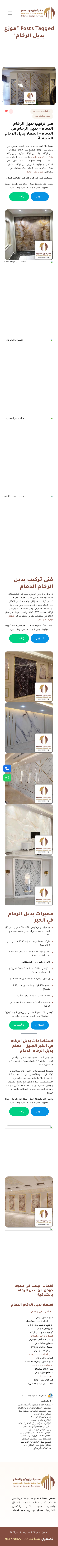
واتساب (19, 196)
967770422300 (16, 1539)
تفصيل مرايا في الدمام (42, 1365)
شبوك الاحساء (46, 1376)
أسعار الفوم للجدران (41, 1405)
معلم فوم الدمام (22, 1533)
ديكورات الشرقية (42, 116)
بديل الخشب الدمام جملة (41, 1354)
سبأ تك (34, 1539)
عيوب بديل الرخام (35, 172)
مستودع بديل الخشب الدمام (37, 1439)
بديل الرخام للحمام (27, 1423)
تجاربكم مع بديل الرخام (40, 1426)
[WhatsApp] (7, 777)
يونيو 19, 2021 (28, 1396)
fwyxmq (42, 1396)
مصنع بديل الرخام (42, 1442)
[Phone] (7, 768)
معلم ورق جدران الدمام (41, 1336)
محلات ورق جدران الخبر (33, 1436)
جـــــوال (39, 196)
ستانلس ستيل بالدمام (42, 1311)
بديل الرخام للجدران (41, 111)
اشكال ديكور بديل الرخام (42, 157)
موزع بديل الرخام (36, 1445)
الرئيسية (37, 54)
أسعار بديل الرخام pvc (31, 1408)
